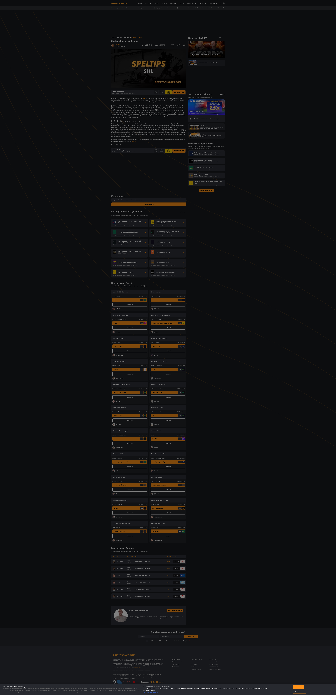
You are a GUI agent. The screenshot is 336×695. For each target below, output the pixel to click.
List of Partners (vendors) (150, 692)
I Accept (298, 687)
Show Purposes (300, 692)
